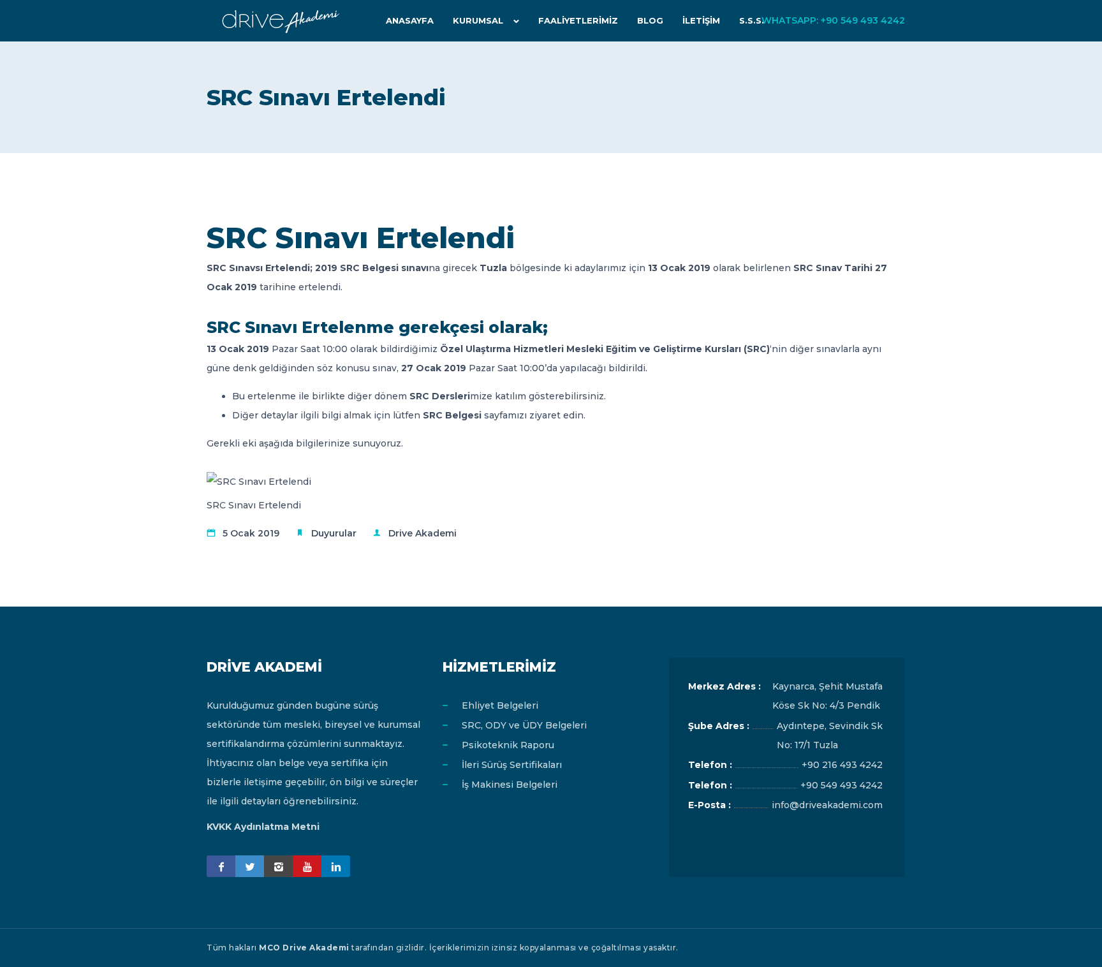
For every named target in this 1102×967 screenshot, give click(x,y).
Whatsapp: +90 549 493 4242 (833, 20)
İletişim (701, 20)
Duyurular (333, 533)
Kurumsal (478, 20)
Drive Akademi (422, 533)
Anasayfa (410, 20)
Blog (650, 20)
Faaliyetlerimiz (578, 20)
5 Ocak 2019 (251, 533)
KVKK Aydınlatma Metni (263, 826)
